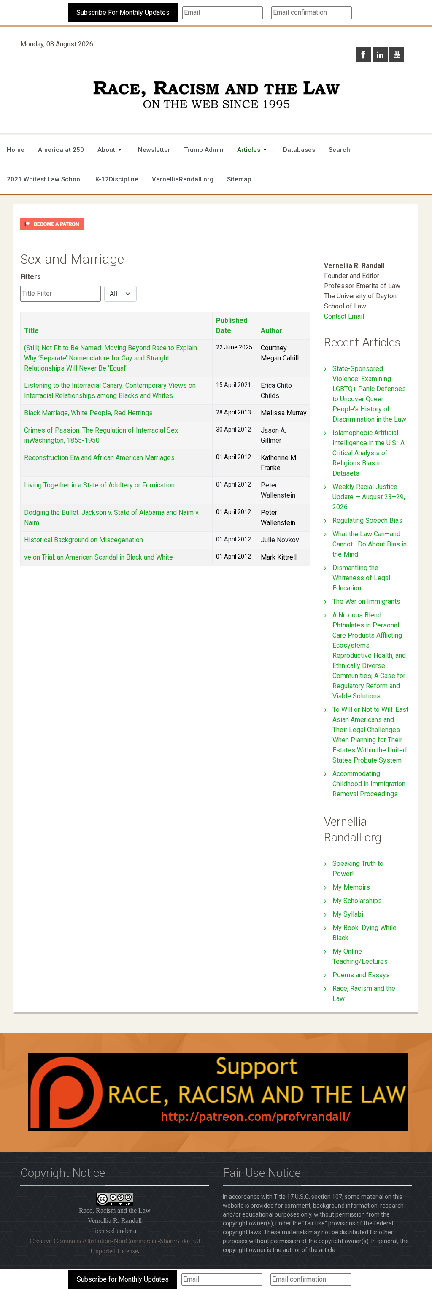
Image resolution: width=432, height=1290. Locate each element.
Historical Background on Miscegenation (83, 540)
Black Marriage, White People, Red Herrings (88, 413)
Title (31, 331)
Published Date (231, 325)
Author (272, 331)
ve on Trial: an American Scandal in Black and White (98, 557)
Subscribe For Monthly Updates (123, 12)
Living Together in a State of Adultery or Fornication (99, 485)
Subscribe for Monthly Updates (123, 1279)
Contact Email (344, 316)
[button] (111, 150)
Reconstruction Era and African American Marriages (99, 458)
